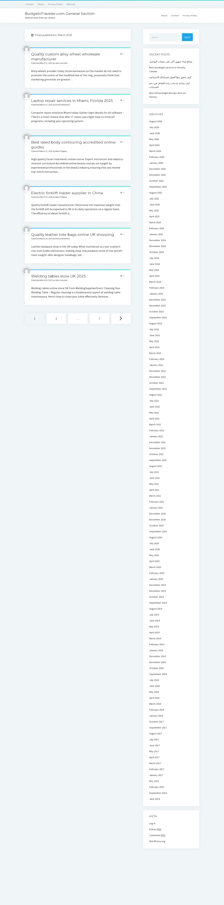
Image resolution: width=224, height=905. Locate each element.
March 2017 (155, 763)
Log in (152, 823)
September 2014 (158, 793)
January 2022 (156, 436)
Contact (29, 4)
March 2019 (155, 638)
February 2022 (156, 430)
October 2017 (156, 721)
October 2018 (156, 668)
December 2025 (157, 168)
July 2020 (154, 543)
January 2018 (156, 715)
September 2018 (158, 674)
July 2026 (154, 127)
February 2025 (156, 228)
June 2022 (154, 406)
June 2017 (154, 745)
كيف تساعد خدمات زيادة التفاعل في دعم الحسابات (169, 85)
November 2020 (157, 519)
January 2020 (156, 579)
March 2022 (155, 424)
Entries (155, 829)
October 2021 (156, 454)
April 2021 (154, 489)
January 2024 (156, 293)
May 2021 (154, 483)
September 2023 (158, 317)
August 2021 (155, 466)
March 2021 (155, 495)
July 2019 (154, 614)
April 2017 (154, 757)
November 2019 (157, 590)
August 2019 (155, 608)
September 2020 (158, 531)
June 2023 (154, 335)
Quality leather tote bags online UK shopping (72, 234)
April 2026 (154, 145)
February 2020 (156, 573)
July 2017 (154, 739)
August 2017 (155, 733)
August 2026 (155, 121)
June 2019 (154, 620)
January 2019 (156, 650)
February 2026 (156, 157)
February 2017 (156, 769)
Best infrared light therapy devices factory (167, 94)
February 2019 (156, 644)
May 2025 (154, 210)
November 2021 (157, 448)
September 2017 (158, 727)
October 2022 (156, 382)
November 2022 (157, 376)
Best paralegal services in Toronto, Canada (167, 69)
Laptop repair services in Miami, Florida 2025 (72, 100)
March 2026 (155, 151)
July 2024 (154, 258)
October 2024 (156, 252)
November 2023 (157, 305)
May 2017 (154, 751)
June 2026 (154, 133)
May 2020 (154, 555)
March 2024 (155, 281)
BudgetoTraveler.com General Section (60, 13)
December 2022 (157, 371)
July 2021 (154, 472)
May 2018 (154, 691)
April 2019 (154, 632)
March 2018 (155, 703)
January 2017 (156, 775)
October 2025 (156, 180)
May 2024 (154, 269)
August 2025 (155, 192)
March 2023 (155, 353)
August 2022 (155, 394)
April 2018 (154, 697)
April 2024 (154, 275)
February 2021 (156, 501)
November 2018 (157, 662)
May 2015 (154, 781)
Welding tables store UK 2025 (58, 276)
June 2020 (154, 549)
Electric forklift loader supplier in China (67, 193)
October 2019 (156, 596)
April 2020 (154, 561)
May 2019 (154, 626)
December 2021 (157, 442)
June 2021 (154, 478)
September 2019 (158, 602)
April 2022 (154, 418)
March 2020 (155, 567)
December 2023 (157, 299)
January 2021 (156, 507)
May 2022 (154, 412)
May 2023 (154, 341)
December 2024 (157, 240)
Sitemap (70, 4)
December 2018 (157, 656)
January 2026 (156, 162)
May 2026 (154, 139)
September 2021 (158, 460)
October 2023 (156, 311)
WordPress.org (157, 841)
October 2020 (156, 525)
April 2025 (154, 216)
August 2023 (155, 323)
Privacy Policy (55, 4)
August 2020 (155, 537)
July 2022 (154, 400)
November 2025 (157, 174)
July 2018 (154, 680)
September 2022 (158, 388)
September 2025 (158, 186)
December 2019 (157, 584)
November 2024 (157, 246)
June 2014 (154, 798)
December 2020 (157, 513)
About (41, 4)
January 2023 (156, 365)
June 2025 (154, 204)
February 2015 (156, 787)
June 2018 (154, 686)
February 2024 (156, 287)
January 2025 (156, 234)
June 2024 (154, 264)
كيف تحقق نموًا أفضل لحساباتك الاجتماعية (170, 77)
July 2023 (154, 329)
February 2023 (156, 359)
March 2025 (155, 222)
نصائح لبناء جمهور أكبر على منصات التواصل (170, 61)
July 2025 (154, 198)
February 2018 (156, 709)
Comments (157, 835)
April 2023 (154, 347)
